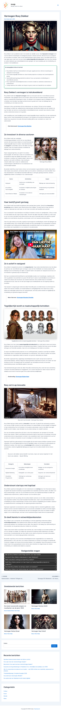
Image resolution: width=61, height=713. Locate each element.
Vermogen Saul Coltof (38, 631)
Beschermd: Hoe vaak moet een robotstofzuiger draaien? (18, 664)
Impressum (37, 709)
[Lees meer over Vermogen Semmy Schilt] (44, 596)
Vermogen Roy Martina (24, 126)
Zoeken (5, 643)
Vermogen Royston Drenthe (25, 297)
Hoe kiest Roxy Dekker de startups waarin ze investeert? (21, 566)
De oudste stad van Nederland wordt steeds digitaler (17, 678)
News (12, 610)
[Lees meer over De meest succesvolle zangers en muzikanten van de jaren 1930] (17, 596)
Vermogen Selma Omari (11, 631)
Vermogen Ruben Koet (22, 376)
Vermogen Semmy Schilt (39, 606)
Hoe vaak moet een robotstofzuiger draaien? (15, 661)
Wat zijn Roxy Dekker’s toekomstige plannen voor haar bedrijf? (23, 554)
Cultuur (5, 691)
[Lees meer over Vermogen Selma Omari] (17, 621)
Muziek (9, 610)
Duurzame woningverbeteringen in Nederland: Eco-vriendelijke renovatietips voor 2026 (26, 666)
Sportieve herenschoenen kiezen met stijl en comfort (17, 659)
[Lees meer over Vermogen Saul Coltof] (44, 621)
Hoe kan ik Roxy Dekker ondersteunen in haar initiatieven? (21, 557)
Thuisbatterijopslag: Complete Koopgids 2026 (15, 673)
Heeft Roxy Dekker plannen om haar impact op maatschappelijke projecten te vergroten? (27, 563)
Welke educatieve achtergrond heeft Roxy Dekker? (19, 559)
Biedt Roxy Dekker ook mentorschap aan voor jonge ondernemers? (24, 569)
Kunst (5, 610)
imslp (13, 4)
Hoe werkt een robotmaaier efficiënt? (13, 675)
